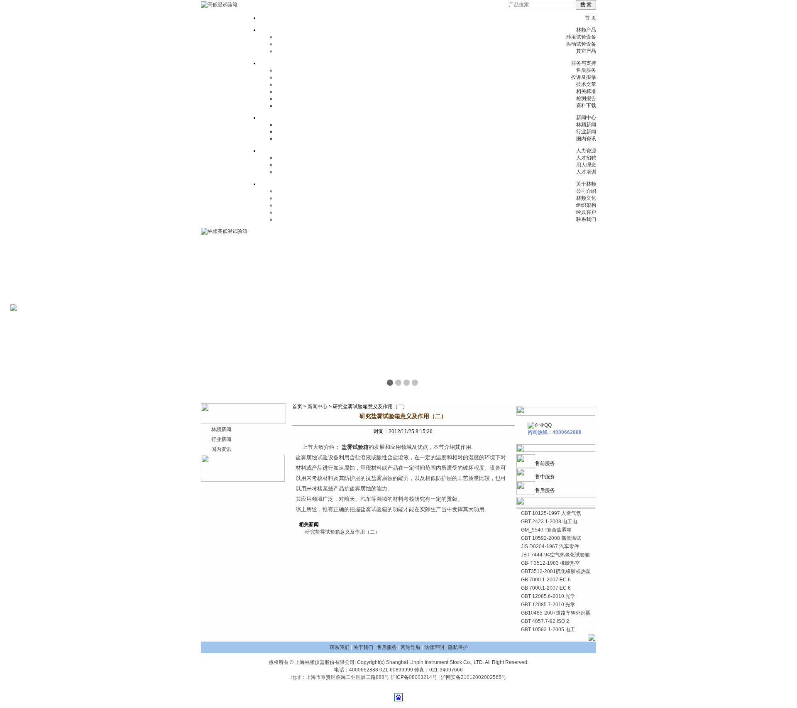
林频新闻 (586, 124)
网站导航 (411, 647)
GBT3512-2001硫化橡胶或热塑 (556, 571)
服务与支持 (583, 63)
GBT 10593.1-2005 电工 (548, 629)
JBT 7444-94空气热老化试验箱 (555, 555)
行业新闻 (586, 132)
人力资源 (586, 151)
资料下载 (586, 105)
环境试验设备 (581, 37)
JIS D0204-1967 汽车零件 (550, 546)
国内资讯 (586, 139)
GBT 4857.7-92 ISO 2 (545, 621)
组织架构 (586, 205)
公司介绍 (586, 191)
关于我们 (363, 647)
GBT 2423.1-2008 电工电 (549, 521)
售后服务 (586, 70)
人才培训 (586, 172)
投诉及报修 (583, 77)
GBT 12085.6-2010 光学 (548, 596)
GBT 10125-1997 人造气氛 (551, 513)
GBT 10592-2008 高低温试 (551, 538)
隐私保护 (458, 647)
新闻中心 (586, 117)
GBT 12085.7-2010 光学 (548, 605)
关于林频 (586, 184)
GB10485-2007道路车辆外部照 (556, 613)
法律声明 (434, 647)
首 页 (590, 18)
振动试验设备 (581, 44)
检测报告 (586, 98)
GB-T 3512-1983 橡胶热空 (550, 563)
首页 (297, 406)
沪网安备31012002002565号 (473, 677)
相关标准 (586, 91)
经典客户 (586, 212)
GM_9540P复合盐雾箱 (546, 530)
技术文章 (586, 84)
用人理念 (586, 165)
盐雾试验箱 (355, 447)
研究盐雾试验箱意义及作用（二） (342, 532)
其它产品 (586, 51)
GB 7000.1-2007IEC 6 (546, 580)
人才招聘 (586, 158)
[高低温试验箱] (219, 4)
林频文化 (586, 198)
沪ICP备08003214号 (414, 677)
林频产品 (586, 30)
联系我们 (586, 219)
